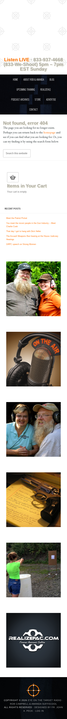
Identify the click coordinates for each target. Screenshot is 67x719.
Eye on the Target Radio (33, 25)
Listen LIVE (16, 59)
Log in (39, 711)
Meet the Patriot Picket (16, 218)
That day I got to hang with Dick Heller (23, 231)
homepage (49, 132)
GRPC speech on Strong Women (21, 244)
